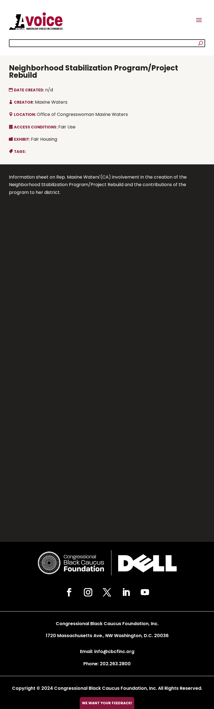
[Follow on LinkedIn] (126, 592)
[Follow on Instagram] (88, 592)
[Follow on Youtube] (145, 592)
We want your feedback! (107, 703)
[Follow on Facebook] (69, 592)
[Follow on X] (107, 592)
